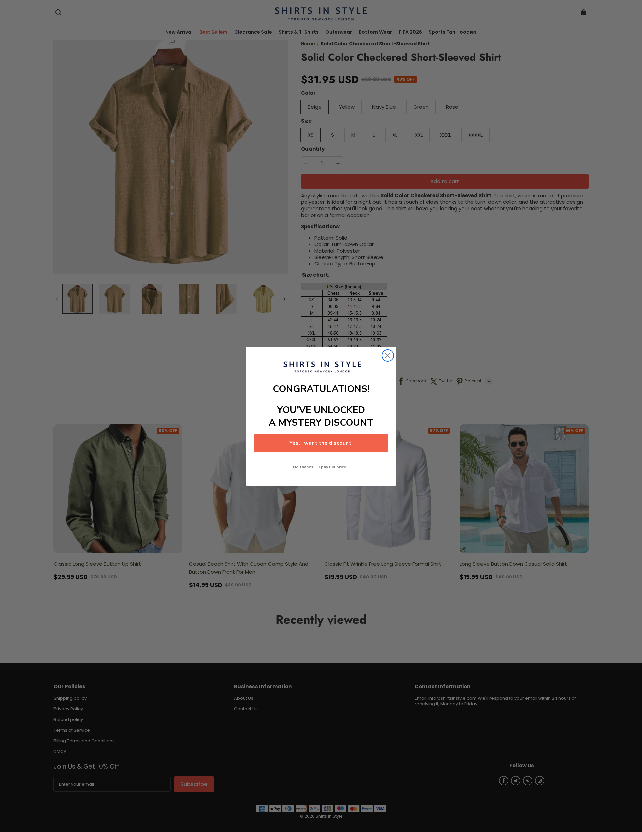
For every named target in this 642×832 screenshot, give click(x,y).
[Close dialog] (388, 355)
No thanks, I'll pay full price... (321, 467)
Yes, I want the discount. (321, 443)
